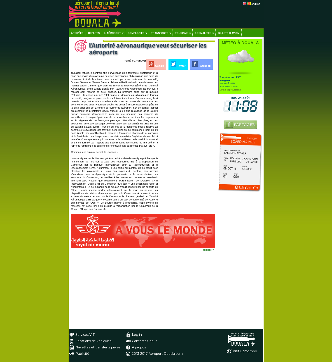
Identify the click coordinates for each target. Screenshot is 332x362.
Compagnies (136, 33)
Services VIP (85, 335)
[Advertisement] (187, 139)
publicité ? (208, 249)
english (255, 3)
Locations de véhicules (93, 341)
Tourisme (181, 33)
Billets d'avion (228, 33)
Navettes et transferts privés (97, 347)
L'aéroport (112, 33)
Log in (137, 335)
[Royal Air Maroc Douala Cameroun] (143, 247)
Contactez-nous (144, 341)
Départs (94, 33)
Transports (159, 33)
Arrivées (77, 33)
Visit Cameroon (245, 351)
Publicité (82, 354)
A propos (139, 347)
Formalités (203, 33)
